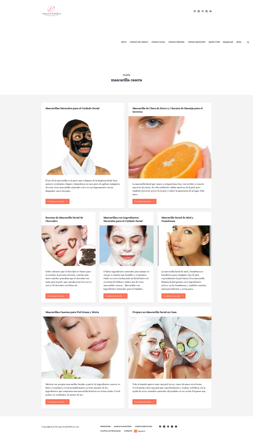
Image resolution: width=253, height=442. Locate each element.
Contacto (128, 431)
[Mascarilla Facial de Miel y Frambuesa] (184, 245)
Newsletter (105, 426)
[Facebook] (195, 11)
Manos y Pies (214, 42)
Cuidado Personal (176, 42)
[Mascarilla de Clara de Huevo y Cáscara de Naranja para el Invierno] (169, 147)
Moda (238, 42)
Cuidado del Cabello (139, 42)
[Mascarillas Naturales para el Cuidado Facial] (83, 144)
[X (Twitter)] (199, 11)
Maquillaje (228, 42)
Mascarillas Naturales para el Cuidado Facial (72, 108)
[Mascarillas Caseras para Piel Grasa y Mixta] (83, 348)
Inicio (123, 42)
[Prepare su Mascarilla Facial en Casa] (169, 348)
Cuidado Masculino (196, 42)
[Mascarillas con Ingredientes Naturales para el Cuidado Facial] (126, 245)
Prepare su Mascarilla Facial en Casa (154, 312)
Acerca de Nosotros (123, 426)
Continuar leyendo (57, 202)
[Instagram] (207, 11)
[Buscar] (248, 42)
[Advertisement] (60, 42)
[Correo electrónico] (210, 11)
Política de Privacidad (110, 431)
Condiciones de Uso (143, 426)
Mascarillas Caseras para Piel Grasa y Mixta (72, 312)
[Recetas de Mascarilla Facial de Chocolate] (69, 245)
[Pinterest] (203, 11)
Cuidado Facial (158, 42)
